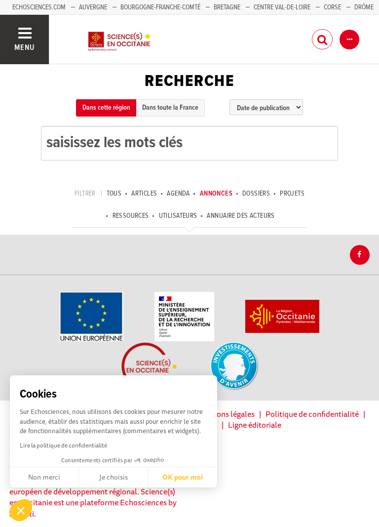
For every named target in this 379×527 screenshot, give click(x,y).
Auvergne (93, 7)
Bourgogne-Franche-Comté (160, 7)
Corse (332, 7)
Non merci (44, 477)
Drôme (364, 7)
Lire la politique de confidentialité (63, 445)
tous (114, 193)
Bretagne (227, 7)
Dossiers (256, 193)
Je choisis (113, 477)
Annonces (216, 193)
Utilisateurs (178, 215)
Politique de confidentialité (312, 413)
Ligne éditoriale (254, 424)
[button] (21, 510)
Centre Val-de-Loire (282, 7)
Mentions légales (225, 413)
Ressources (131, 215)
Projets (292, 193)
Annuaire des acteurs (240, 215)
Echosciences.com (39, 7)
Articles (144, 193)
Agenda (178, 193)
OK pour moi (182, 477)
